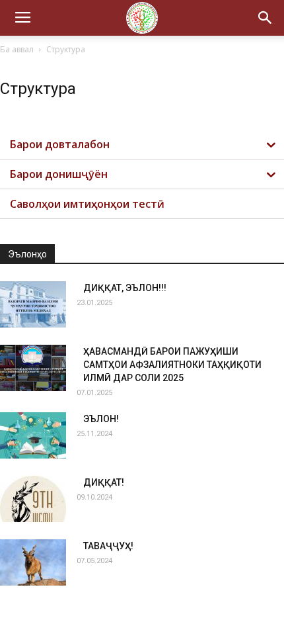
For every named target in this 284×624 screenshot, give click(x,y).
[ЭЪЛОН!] (33, 435)
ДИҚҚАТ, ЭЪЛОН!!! (124, 288)
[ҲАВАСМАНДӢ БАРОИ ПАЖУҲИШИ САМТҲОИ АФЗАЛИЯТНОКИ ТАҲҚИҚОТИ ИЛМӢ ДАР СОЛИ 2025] (33, 368)
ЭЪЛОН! (101, 419)
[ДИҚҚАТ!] (33, 499)
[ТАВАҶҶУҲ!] (33, 562)
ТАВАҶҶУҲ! (108, 546)
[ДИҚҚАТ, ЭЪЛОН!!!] (33, 304)
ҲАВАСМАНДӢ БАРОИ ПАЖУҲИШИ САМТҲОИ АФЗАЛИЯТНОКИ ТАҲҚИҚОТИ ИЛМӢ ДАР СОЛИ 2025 (172, 364)
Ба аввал (17, 49)
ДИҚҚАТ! (103, 482)
